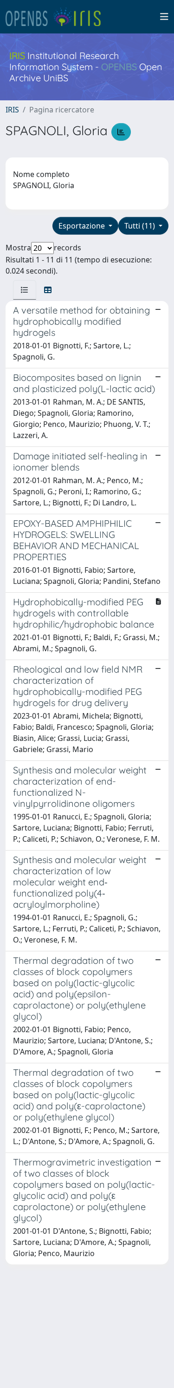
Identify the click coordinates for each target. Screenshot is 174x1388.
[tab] (24, 290)
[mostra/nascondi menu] (164, 16)
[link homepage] (57, 17)
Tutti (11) (140, 226)
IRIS (12, 110)
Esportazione (82, 226)
